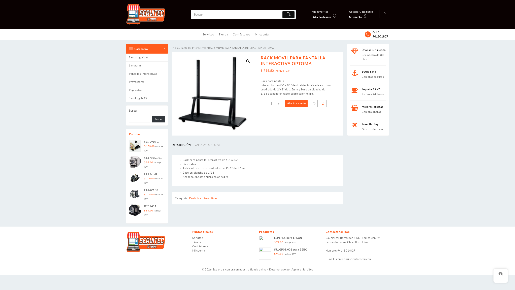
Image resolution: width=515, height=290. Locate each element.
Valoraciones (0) (207, 144)
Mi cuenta (198, 250)
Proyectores (137, 81)
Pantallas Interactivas (143, 73)
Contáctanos (200, 246)
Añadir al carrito (296, 103)
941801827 (380, 36)
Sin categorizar (138, 57)
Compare (323, 103)
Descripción (181, 144)
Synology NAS (138, 98)
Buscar (133, 110)
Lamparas (135, 65)
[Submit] (288, 14)
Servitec (197, 237)
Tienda (196, 242)
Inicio (175, 47)
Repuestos (135, 90)
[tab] (183, 145)
